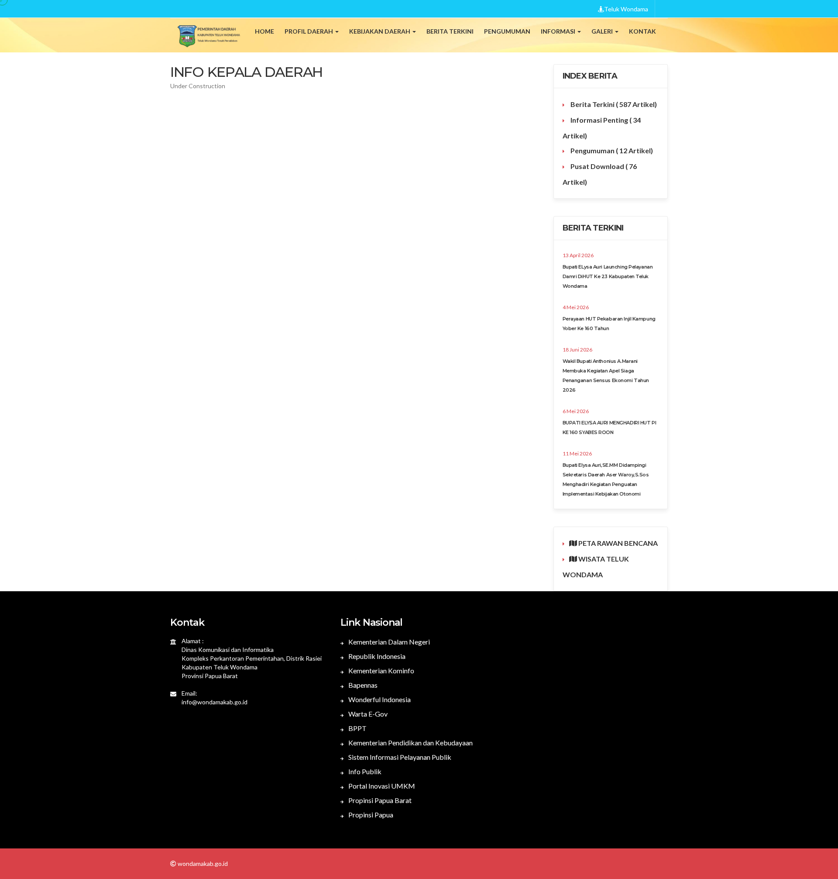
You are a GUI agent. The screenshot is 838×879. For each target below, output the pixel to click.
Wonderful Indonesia (379, 699)
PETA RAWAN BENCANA (617, 543)
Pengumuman (611, 150)
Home (264, 31)
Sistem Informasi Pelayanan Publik (399, 757)
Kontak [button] (642, 31)
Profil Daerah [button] (309, 31)
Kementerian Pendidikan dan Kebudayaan (410, 742)
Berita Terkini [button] (450, 31)
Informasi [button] (559, 31)
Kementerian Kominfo (380, 670)
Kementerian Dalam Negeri (388, 642)
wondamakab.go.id (202, 863)
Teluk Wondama (626, 9)
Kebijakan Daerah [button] (380, 31)
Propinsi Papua (370, 814)
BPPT (357, 728)
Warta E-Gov (367, 714)
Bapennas (362, 685)
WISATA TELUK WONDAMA (596, 567)
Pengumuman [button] (507, 31)
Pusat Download (600, 174)
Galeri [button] (602, 31)
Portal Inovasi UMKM (381, 786)
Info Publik (364, 771)
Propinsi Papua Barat (379, 800)
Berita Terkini (613, 104)
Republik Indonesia (376, 656)
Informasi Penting (602, 128)
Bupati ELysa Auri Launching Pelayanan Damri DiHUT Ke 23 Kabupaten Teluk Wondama (608, 276)
